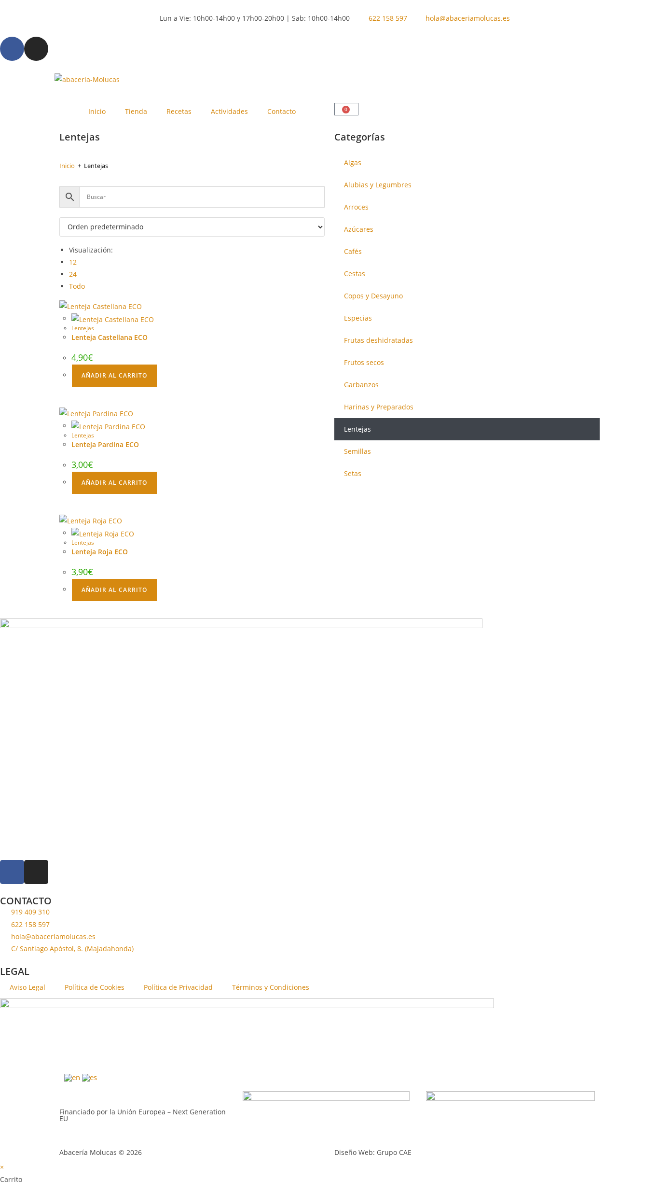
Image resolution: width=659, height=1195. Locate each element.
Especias (358, 318)
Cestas (354, 273)
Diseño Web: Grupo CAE (373, 1152)
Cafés (353, 251)
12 (73, 262)
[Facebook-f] (12, 49)
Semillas (357, 451)
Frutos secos (364, 362)
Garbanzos (361, 384)
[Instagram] (36, 49)
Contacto (281, 111)
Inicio (97, 111)
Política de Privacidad (178, 987)
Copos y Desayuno (373, 295)
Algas (352, 162)
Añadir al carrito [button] (114, 375)
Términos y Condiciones (270, 987)
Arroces (356, 206)
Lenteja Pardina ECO (105, 444)
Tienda (136, 111)
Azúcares (358, 229)
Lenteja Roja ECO (99, 551)
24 (73, 274)
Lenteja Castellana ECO (109, 337)
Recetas (179, 111)
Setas (352, 473)
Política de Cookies (94, 987)
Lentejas (82, 328)
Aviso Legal (27, 987)
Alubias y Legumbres (378, 184)
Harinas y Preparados (378, 406)
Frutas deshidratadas (378, 340)
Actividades (229, 111)
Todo (77, 286)
